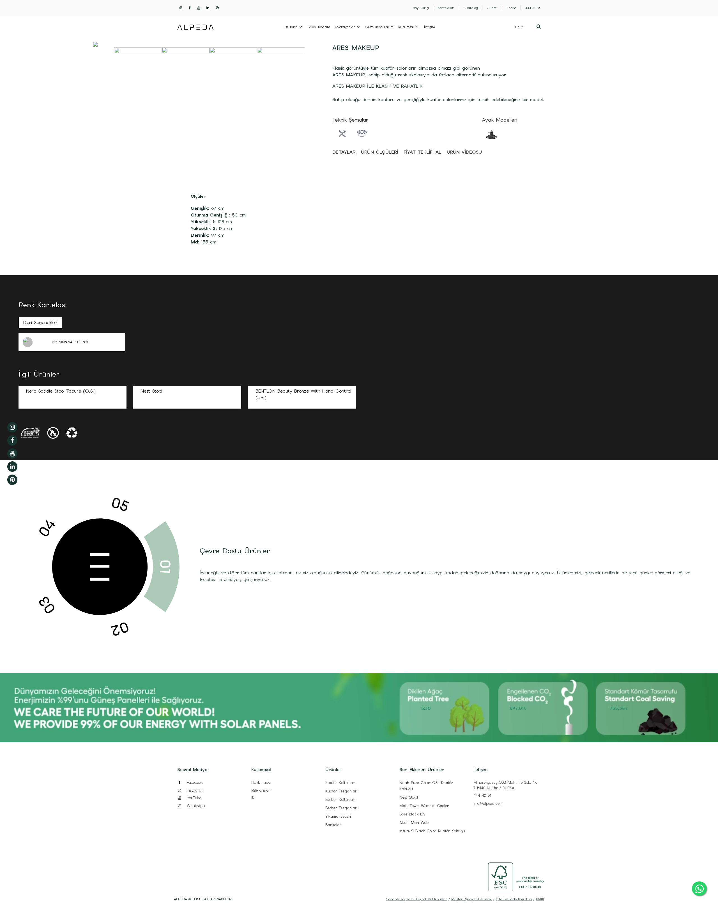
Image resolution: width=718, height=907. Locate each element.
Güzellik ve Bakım (379, 27)
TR (517, 27)
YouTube (193, 798)
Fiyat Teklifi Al (422, 152)
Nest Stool (151, 391)
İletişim (429, 27)
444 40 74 (482, 795)
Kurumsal (406, 27)
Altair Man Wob (414, 822)
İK (252, 798)
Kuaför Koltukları (340, 782)
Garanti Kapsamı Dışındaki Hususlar (416, 899)
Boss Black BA (412, 814)
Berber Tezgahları (341, 808)
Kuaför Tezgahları (341, 791)
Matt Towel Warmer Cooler (424, 805)
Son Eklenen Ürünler (421, 769)
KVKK (540, 899)
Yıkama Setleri (338, 816)
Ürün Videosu (464, 152)
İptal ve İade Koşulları (514, 899)
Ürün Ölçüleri (379, 152)
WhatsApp (195, 805)
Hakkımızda (261, 782)
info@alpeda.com (488, 803)
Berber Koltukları (340, 799)
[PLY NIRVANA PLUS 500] (35, 342)
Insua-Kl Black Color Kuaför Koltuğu (432, 831)
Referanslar (260, 790)
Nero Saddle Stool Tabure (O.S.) (61, 391)
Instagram (194, 790)
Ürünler (290, 27)
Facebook (193, 782)
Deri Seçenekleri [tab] (40, 322)
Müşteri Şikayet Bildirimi (471, 899)
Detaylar (343, 152)
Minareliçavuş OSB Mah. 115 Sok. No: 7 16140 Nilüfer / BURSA (505, 785)
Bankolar (333, 824)
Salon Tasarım (319, 27)
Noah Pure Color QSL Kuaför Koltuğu (426, 785)
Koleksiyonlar (345, 27)
